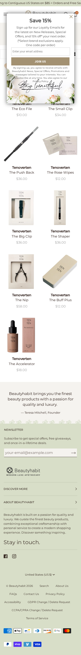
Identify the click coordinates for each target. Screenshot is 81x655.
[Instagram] (14, 556)
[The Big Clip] (21, 207)
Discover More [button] (16, 489)
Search (44, 586)
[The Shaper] (59, 207)
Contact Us (31, 594)
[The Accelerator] (21, 335)
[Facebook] (6, 556)
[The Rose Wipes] (59, 144)
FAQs (13, 594)
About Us (62, 586)
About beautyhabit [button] (19, 502)
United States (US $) (38, 574)
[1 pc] (21, 144)
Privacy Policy (55, 594)
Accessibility (12, 602)
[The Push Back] (21, 144)
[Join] (70, 452)
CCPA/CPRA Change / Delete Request (37, 610)
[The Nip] (21, 271)
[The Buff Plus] (59, 271)
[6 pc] (59, 144)
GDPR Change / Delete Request (49, 602)
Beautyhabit (17, 586)
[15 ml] (21, 335)
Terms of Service (37, 618)
